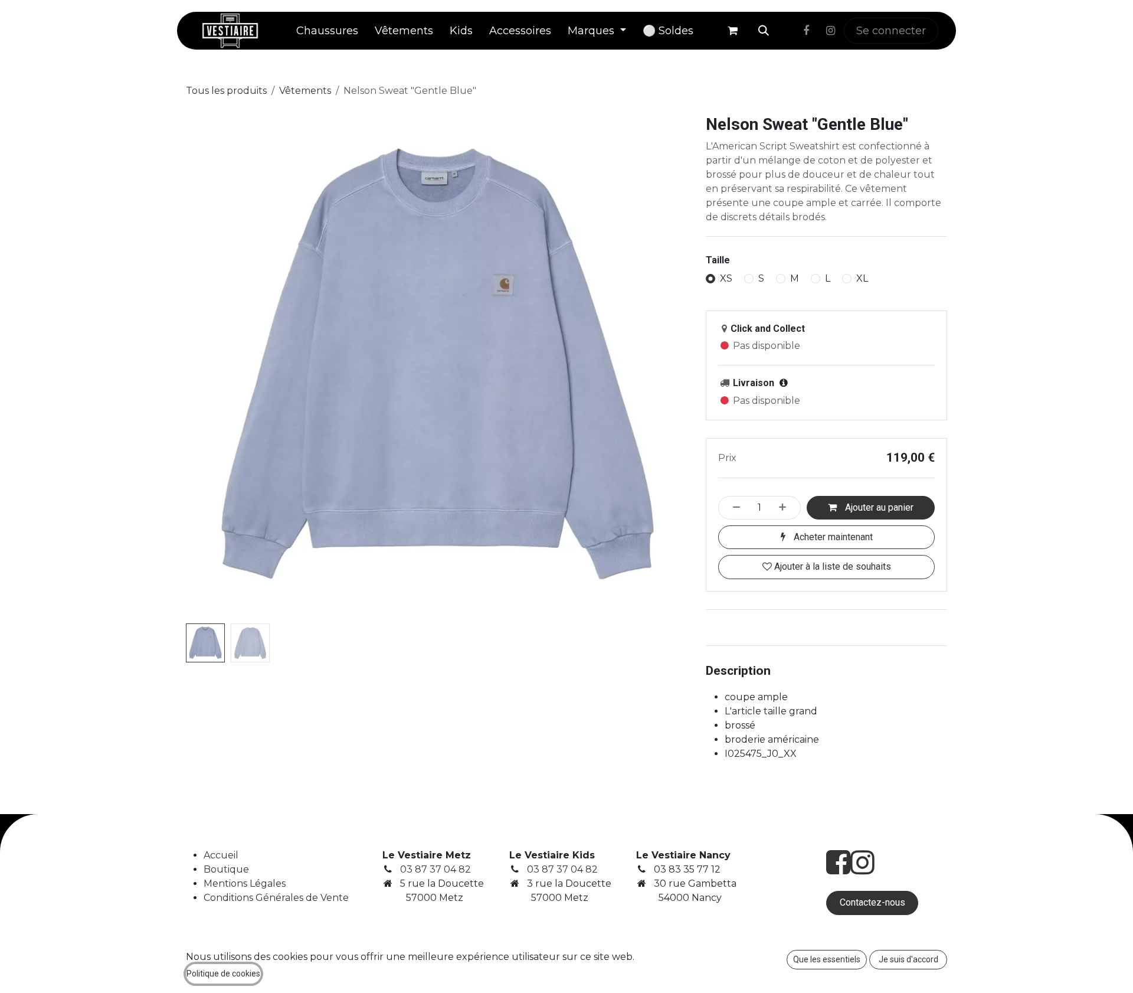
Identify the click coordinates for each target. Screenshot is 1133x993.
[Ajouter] (786, 507)
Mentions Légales (245, 883)
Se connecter (891, 30)
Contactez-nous (872, 902)
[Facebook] (806, 30)
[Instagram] (830, 30)
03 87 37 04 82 (435, 869)
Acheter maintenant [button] (832, 537)
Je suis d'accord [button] (908, 959)
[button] (763, 31)
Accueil (221, 855)
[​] (787, 31)
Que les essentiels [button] (826, 959)
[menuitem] (327, 31)
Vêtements (305, 90)
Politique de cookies (223, 973)
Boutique (226, 869)
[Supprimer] (733, 507)
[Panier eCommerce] (732, 31)
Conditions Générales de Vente (276, 897)
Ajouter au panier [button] (878, 507)
